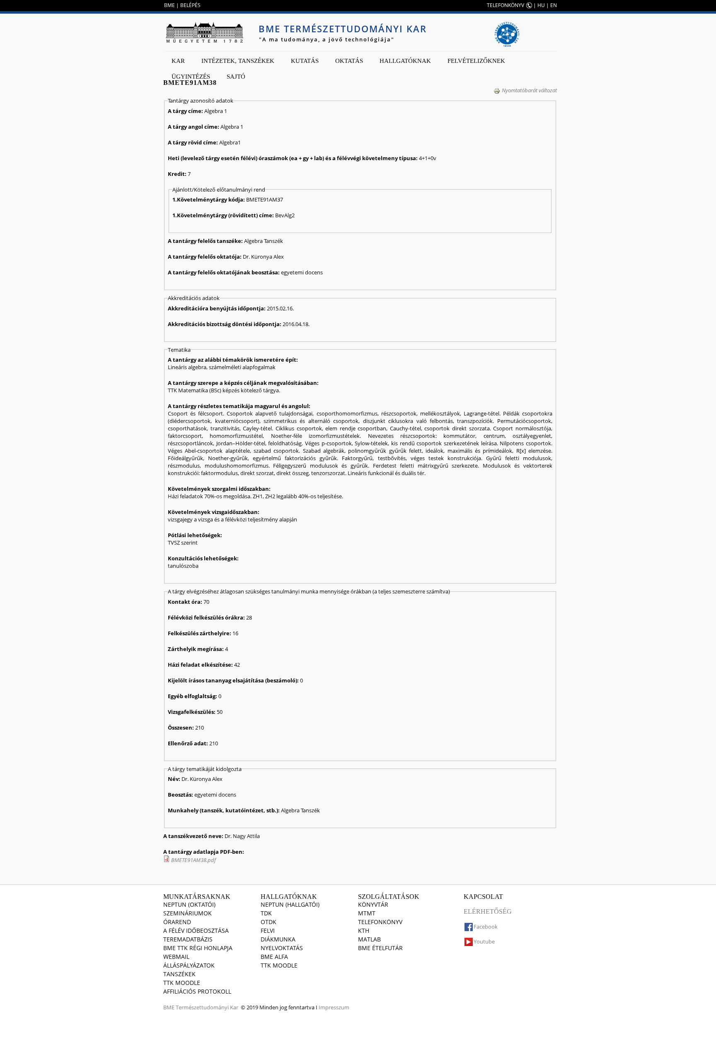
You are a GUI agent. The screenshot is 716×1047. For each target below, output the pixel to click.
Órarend (177, 922)
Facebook (486, 926)
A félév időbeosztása (196, 930)
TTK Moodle (181, 983)
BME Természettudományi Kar (343, 28)
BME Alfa (274, 957)
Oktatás (349, 61)
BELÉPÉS (190, 5)
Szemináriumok (187, 913)
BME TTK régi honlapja (197, 948)
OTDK (268, 922)
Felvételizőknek (476, 61)
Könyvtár (373, 904)
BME (169, 5)
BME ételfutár (380, 948)
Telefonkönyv (380, 922)
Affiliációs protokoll (197, 991)
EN (553, 5)
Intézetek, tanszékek (237, 61)
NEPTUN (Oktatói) (189, 904)
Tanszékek (179, 974)
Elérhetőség (488, 911)
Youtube (484, 941)
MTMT (366, 913)
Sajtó (236, 76)
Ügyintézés (191, 76)
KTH (363, 930)
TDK (266, 913)
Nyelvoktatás (282, 948)
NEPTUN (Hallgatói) (290, 904)
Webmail (176, 957)
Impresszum (334, 1007)
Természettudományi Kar (207, 1007)
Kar (178, 61)
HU (541, 5)
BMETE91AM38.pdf (193, 860)
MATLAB (369, 939)
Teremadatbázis (188, 939)
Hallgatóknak (405, 61)
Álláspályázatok (189, 965)
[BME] (204, 32)
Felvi (268, 930)
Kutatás (305, 61)
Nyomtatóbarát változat (529, 90)
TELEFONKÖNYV (505, 5)
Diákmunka (278, 939)
